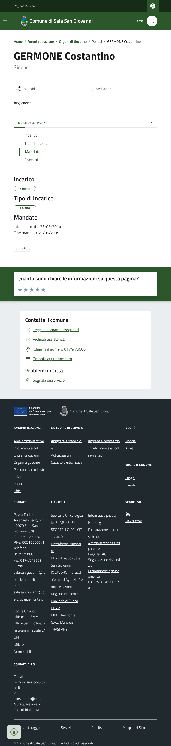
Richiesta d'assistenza (103, 584)
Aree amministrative (29, 441)
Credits (97, 727)
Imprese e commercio (104, 441)
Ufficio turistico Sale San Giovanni (65, 561)
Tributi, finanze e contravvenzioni (104, 451)
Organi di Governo (73, 41)
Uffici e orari (22, 644)
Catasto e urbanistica (66, 462)
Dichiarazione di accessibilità (103, 533)
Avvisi (129, 448)
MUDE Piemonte (63, 615)
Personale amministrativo (29, 473)
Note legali (96, 522)
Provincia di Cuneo (64, 600)
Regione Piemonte (25, 6)
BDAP (55, 608)
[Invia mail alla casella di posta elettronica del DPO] (30, 685)
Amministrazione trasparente (104, 545)
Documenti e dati (26, 448)
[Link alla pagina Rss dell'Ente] (128, 514)
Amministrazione (41, 41)
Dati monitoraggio (27, 727)
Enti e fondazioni (26, 455)
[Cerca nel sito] (150, 21)
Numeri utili (22, 651)
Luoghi (130, 478)
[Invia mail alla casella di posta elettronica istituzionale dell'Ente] (30, 576)
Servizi (66, 727)
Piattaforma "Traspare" (66, 547)
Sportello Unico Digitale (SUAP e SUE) (67, 519)
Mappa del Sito (134, 727)
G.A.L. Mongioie (62, 622)
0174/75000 (23, 554)
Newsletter (133, 521)
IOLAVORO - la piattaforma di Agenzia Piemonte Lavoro (67, 579)
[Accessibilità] (14, 732)
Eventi (130, 485)
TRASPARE (59, 629)
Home (18, 41)
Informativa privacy (102, 515)
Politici (97, 41)
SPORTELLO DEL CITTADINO (66, 533)
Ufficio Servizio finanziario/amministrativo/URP (29, 630)
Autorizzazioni (61, 455)
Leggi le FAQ (97, 554)
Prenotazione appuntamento (103, 573)
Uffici (17, 490)
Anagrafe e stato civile (66, 444)
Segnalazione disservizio (104, 562)
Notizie (130, 441)
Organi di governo (27, 462)
